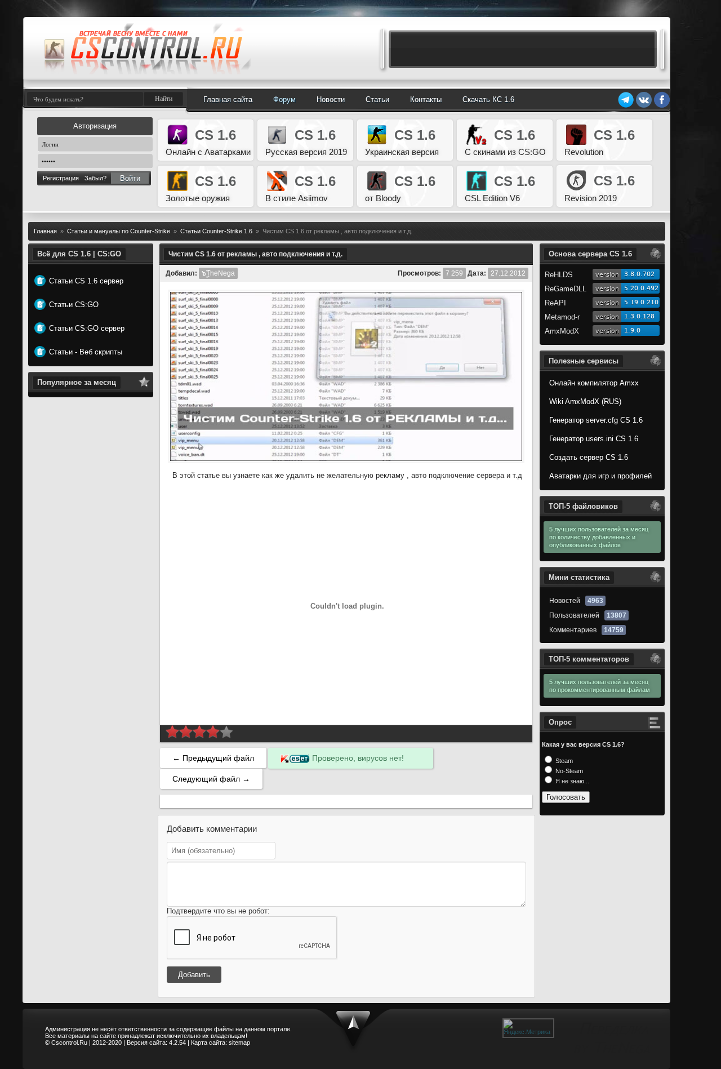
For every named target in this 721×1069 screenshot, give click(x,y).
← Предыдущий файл (213, 757)
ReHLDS (559, 274)
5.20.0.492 (641, 288)
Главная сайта (227, 99)
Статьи (377, 99)
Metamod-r (562, 317)
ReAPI (555, 303)
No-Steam (568, 771)
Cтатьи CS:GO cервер (86, 328)
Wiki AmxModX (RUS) (585, 401)
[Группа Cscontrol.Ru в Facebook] (661, 106)
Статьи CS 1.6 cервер (86, 281)
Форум (284, 99)
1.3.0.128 (639, 316)
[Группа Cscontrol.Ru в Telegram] (625, 106)
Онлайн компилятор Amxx (594, 383)
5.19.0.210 (641, 302)
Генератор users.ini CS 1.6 (593, 438)
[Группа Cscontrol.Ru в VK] (644, 106)
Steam (563, 760)
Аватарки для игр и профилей (600, 476)
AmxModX (562, 331)
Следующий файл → (211, 778)
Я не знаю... (571, 781)
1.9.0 (632, 330)
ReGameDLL (565, 289)
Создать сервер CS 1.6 (588, 457)
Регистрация (61, 178)
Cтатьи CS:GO (74, 304)
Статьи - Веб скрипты (85, 352)
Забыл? (95, 178)
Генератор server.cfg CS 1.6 (596, 420)
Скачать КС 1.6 (488, 99)
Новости (331, 99)
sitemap (239, 1042)
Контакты (426, 99)
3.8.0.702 (639, 274)
